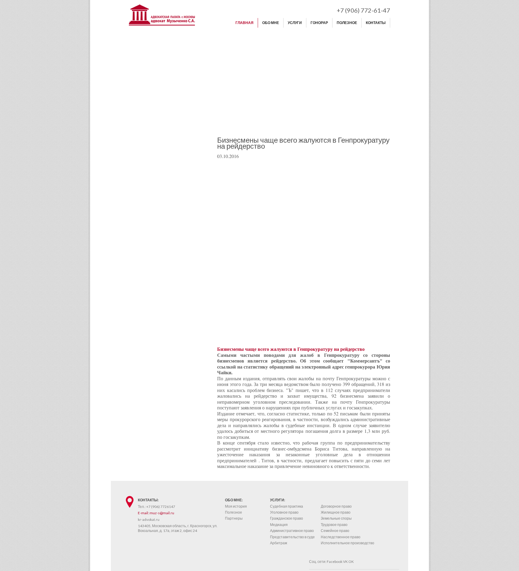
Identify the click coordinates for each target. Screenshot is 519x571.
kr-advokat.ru (148, 519)
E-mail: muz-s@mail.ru (156, 513)
